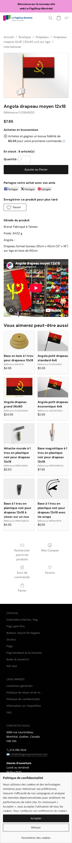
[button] (18, 18)
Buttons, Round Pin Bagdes (23, 633)
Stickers (11, 639)
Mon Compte (50, 550)
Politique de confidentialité (23, 699)
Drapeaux (42, 37)
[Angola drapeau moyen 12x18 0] (36, 75)
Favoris (50, 573)
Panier (22, 590)
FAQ (8, 712)
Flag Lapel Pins (15, 626)
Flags (9, 646)
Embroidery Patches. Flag (22, 619)
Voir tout (11, 666)
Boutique (25, 37)
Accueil (9, 37)
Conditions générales (19, 686)
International (12, 47)
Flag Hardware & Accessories (24, 652)
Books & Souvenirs (17, 659)
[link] (36, 836)
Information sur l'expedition (23, 705)
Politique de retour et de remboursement (24, 692)
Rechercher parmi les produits (22, 555)
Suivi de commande (22, 575)
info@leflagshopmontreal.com (28, 754)
